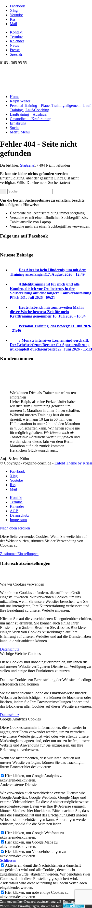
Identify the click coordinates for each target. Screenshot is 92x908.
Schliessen (8, 860)
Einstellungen (28, 554)
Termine (16, 36)
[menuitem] (51, 32)
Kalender (17, 41)
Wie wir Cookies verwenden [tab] (22, 584)
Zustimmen (8, 554)
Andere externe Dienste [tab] (18, 784)
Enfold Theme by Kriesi (73, 463)
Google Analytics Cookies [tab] (20, 719)
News (14, 45)
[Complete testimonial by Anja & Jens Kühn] (10, 384)
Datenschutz (9, 649)
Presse (15, 50)
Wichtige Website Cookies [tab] (20, 654)
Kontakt (16, 32)
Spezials (16, 54)
